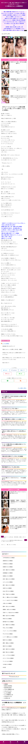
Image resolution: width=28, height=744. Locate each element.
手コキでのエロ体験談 (8, 633)
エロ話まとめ (7, 698)
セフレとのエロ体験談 (8, 582)
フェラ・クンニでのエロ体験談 (9, 630)
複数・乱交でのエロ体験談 (9, 615)
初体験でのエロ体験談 (8, 566)
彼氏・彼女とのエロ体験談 (9, 585)
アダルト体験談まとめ (9, 689)
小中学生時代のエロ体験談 (9, 557)
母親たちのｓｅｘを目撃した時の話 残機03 (12, 349)
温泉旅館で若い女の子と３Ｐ (8, 346)
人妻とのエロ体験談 (6, 340)
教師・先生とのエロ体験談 (9, 606)
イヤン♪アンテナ (8, 691)
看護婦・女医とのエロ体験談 (9, 609)
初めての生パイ (5, 362)
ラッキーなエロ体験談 (8, 661)
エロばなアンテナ (8, 696)
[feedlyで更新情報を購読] (7, 380)
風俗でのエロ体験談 (7, 646)
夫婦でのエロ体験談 (7, 588)
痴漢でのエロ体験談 (7, 640)
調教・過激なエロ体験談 (8, 643)
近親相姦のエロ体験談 (8, 572)
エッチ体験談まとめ (8, 694)
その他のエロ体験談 (7, 664)
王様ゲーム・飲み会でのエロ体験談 (10, 612)
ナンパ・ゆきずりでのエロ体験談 (10, 600)
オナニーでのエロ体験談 (8, 658)
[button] (25, 358)
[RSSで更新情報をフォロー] (20, 380)
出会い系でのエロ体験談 (8, 591)
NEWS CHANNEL (8, 685)
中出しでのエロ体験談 (8, 627)
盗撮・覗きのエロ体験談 (8, 652)
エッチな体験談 (5, 343)
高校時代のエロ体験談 (8, 560)
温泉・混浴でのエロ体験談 (9, 649)
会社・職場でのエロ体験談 (9, 624)
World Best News (8, 687)
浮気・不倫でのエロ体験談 (9, 594)
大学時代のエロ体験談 (8, 563)
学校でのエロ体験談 (7, 618)
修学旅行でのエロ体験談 (8, 621)
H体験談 (6, 684)
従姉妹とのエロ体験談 (8, 576)
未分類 (4, 667)
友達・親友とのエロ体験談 (9, 579)
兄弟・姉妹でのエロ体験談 (9, 569)
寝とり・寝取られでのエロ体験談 (10, 597)
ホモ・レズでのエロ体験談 (9, 655)
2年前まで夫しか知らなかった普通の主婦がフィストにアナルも (13, 353)
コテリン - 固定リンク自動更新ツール (25, 30)
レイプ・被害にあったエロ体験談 (10, 636)
